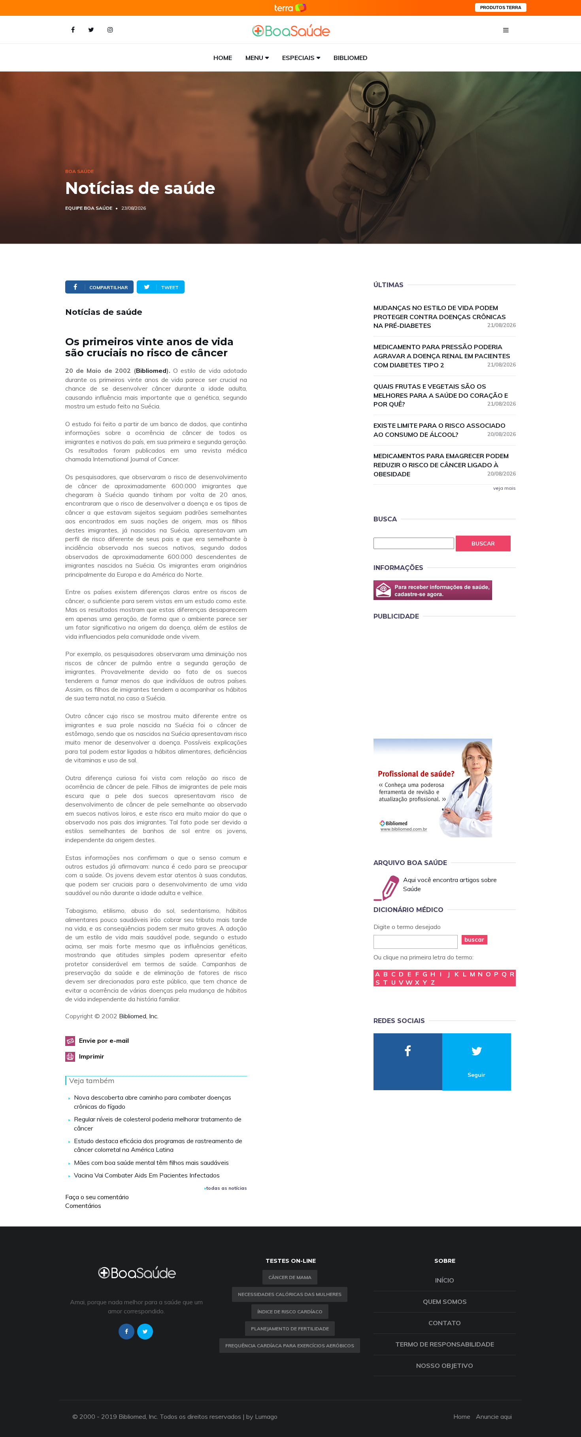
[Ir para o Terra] (290, 7)
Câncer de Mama (289, 1277)
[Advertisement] (433, 678)
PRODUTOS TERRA (500, 7)
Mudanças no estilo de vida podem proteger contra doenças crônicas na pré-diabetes (445, 317)
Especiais (298, 58)
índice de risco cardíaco (290, 1312)
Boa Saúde (79, 171)
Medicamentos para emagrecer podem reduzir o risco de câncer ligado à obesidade (445, 465)
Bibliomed (351, 58)
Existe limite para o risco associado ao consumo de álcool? (445, 429)
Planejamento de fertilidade (290, 1329)
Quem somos (445, 1301)
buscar (474, 939)
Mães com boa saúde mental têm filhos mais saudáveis (151, 1162)
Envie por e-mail (104, 1040)
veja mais (504, 488)
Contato (444, 1323)
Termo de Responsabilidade (444, 1344)
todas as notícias (226, 1188)
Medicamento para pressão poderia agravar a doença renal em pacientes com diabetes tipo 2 (445, 356)
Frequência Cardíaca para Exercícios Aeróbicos (289, 1346)
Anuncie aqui (494, 1416)
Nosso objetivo (444, 1365)
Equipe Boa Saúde (88, 208)
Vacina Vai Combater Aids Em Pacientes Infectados (147, 1175)
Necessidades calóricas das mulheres (289, 1294)
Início (444, 1280)
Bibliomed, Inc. (138, 1016)
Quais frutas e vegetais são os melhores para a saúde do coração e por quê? (445, 395)
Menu (254, 58)
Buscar (483, 543)
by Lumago (261, 1416)
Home (222, 58)
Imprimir (91, 1056)
